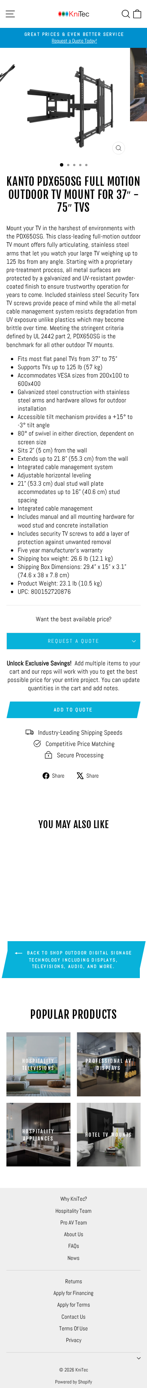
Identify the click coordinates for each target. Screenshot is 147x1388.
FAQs (73, 1245)
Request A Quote (74, 640)
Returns (73, 1281)
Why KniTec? (73, 1198)
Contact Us (73, 1316)
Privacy (73, 1340)
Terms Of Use (73, 1328)
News (73, 1257)
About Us (73, 1234)
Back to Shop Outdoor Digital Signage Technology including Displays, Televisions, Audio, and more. (78, 959)
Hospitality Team (73, 1210)
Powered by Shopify (73, 1382)
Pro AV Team (73, 1222)
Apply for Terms (73, 1304)
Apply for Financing (73, 1292)
